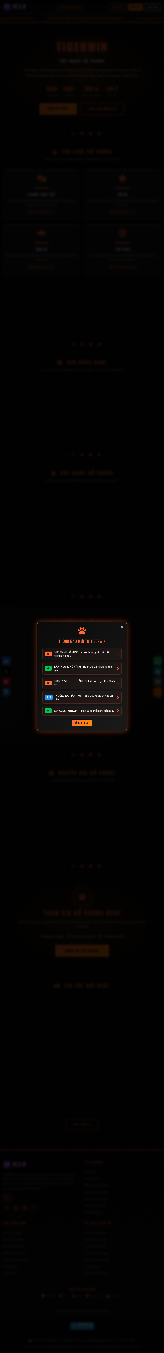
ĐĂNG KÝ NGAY (82, 722)
